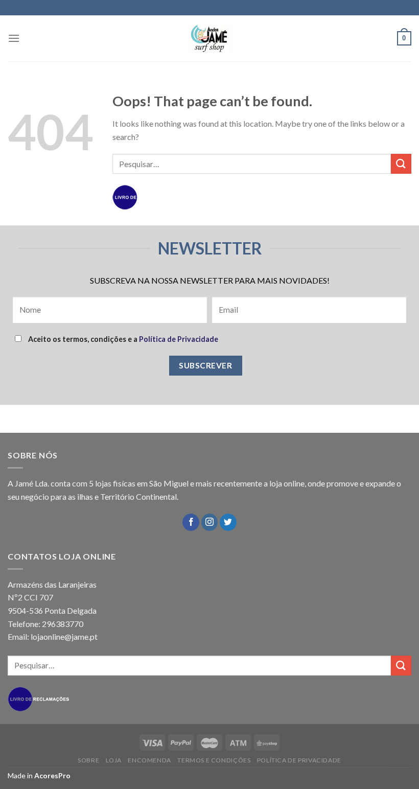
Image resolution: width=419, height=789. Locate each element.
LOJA (114, 760)
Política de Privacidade (178, 339)
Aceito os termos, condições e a (122, 339)
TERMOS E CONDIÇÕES (213, 760)
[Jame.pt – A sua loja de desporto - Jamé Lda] (209, 38)
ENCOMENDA (149, 760)
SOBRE (88, 760)
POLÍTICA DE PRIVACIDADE (299, 760)
